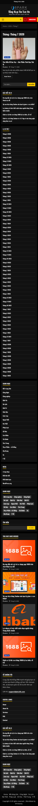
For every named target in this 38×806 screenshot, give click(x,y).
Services (5, 712)
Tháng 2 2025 (7, 196)
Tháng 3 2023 (7, 286)
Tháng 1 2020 (7, 376)
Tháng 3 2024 (7, 239)
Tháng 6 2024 (7, 227)
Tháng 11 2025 (7, 161)
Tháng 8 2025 (7, 173)
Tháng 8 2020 (7, 348)
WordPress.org (7, 483)
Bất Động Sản (7, 388)
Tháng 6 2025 (7, 181)
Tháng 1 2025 (7, 200)
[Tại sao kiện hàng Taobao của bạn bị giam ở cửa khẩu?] (19, 583)
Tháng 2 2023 (7, 290)
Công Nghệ (6, 392)
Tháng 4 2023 (7, 282)
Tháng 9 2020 (7, 344)
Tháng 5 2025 (7, 184)
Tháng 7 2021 (7, 340)
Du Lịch (5, 404)
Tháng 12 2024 (7, 204)
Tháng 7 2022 (7, 309)
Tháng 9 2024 (7, 216)
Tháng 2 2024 (7, 243)
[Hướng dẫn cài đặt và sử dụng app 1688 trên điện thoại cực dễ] (19, 551)
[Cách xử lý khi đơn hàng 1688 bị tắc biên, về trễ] (19, 647)
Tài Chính (5, 439)
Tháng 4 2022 (7, 321)
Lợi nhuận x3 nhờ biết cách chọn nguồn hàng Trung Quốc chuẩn (18, 629)
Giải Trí (5, 408)
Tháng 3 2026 (7, 146)
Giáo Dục (5, 412)
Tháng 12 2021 (7, 337)
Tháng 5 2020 (7, 360)
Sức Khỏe (7, 57)
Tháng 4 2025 (7, 188)
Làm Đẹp (5, 416)
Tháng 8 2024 (7, 220)
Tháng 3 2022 (7, 325)
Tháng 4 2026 (7, 142)
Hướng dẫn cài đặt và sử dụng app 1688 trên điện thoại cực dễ (18, 565)
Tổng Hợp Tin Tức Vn (19, 12)
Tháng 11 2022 (7, 301)
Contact (5, 720)
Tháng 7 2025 (7, 177)
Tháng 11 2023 (7, 255)
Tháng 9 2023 (7, 262)
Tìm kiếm (6, 522)
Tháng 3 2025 (7, 192)
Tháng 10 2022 (7, 305)
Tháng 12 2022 (7, 298)
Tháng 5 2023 (7, 278)
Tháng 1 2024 (7, 247)
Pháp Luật (6, 427)
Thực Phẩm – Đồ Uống (9, 447)
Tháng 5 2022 (7, 317)
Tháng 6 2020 (7, 356)
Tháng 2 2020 (7, 372)
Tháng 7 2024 (7, 223)
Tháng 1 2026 (7, 153)
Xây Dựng (5, 451)
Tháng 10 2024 (7, 212)
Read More (8, 76)
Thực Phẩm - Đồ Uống (10, 510)
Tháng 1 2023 (7, 294)
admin (6, 67)
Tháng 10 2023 (7, 259)
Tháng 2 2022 (7, 329)
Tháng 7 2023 (7, 270)
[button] (3, 19)
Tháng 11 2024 (7, 208)
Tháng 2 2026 (7, 149)
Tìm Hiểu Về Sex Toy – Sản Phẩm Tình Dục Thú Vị (19, 49)
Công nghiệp (6, 396)
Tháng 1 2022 (7, 333)
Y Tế (4, 459)
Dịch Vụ (5, 400)
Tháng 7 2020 (7, 352)
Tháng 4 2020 (7, 364)
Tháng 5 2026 (7, 138)
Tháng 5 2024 (7, 231)
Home (4, 704)
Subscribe (32, 19)
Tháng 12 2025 (7, 157)
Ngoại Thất (6, 420)
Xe (3, 455)
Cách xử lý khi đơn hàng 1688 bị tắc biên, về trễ (17, 114)
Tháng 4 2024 (7, 235)
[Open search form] (20, 19)
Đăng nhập (6, 472)
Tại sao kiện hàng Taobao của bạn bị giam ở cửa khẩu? (19, 104)
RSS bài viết (6, 476)
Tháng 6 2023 (7, 274)
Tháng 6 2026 (7, 134)
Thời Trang (6, 443)
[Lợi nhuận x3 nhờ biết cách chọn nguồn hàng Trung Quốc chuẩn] (19, 615)
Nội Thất (5, 424)
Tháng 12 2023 (7, 251)
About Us (5, 708)
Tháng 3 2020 (7, 368)
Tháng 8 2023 (7, 266)
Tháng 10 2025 (7, 165)
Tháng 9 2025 (7, 169)
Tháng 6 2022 (7, 313)
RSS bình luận (7, 479)
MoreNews (29, 801)
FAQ (4, 716)
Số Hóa (5, 431)
